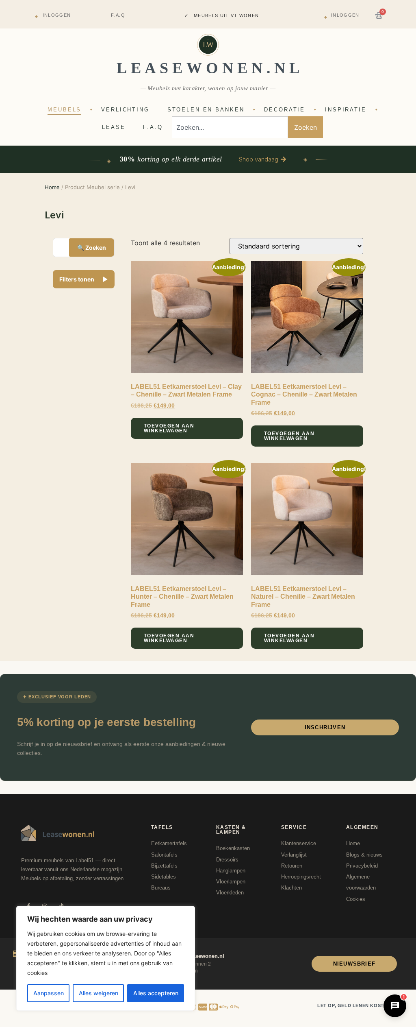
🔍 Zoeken (91, 247)
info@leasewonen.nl (198, 956)
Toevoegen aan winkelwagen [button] (169, 428)
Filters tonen (83, 279)
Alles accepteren (155, 993)
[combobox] (230, 127)
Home (52, 187)
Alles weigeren (98, 993)
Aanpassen (48, 993)
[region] (105, 958)
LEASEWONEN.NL (210, 67)
